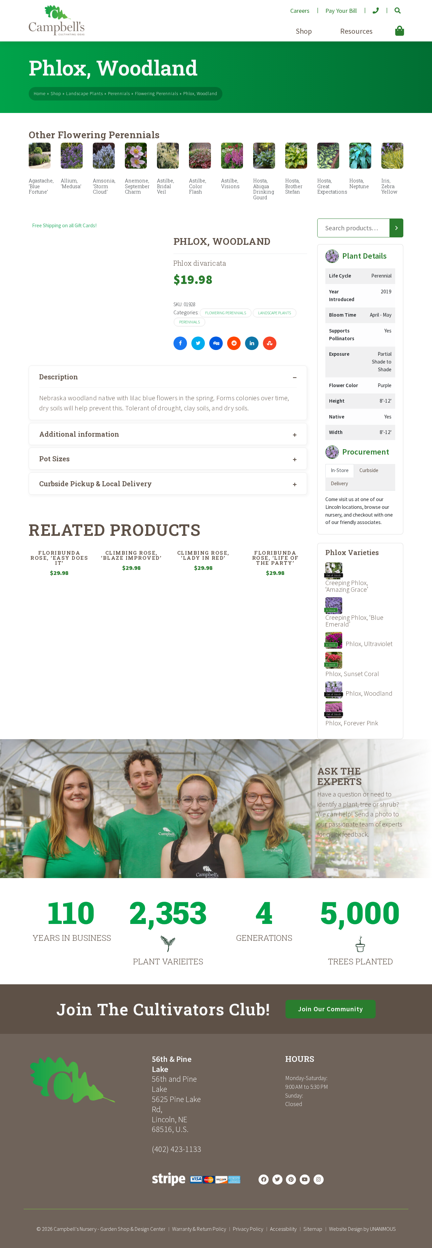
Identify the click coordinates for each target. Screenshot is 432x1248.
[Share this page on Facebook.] (180, 343)
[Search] (396, 228)
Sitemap (312, 1228)
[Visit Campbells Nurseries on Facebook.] (264, 1179)
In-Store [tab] (340, 470)
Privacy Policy (248, 1228)
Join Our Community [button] (330, 1009)
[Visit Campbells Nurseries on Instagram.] (319, 1179)
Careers (299, 10)
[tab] (168, 376)
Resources (356, 31)
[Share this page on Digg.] (216, 343)
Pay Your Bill (341, 10)
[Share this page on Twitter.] (198, 343)
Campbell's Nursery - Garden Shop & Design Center (109, 1228)
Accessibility (283, 1228)
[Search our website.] (392, 7)
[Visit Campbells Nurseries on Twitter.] (277, 1179)
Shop (304, 31)
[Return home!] (56, 33)
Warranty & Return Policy (199, 1228)
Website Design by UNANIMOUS (362, 1228)
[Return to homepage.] (88, 1080)
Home (40, 93)
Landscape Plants (84, 93)
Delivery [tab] (339, 483)
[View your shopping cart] (389, 25)
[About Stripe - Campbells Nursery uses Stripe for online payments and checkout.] (196, 1188)
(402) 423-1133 (176, 1149)
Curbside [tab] (368, 470)
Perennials (119, 93)
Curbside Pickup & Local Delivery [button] (95, 483)
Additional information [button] (79, 434)
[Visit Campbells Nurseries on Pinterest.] (291, 1179)
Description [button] (58, 376)
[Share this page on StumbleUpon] (269, 343)
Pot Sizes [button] (54, 458)
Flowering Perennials (156, 93)
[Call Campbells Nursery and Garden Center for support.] (370, 7)
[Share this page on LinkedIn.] (252, 343)
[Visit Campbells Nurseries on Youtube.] (305, 1179)
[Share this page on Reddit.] (234, 343)
